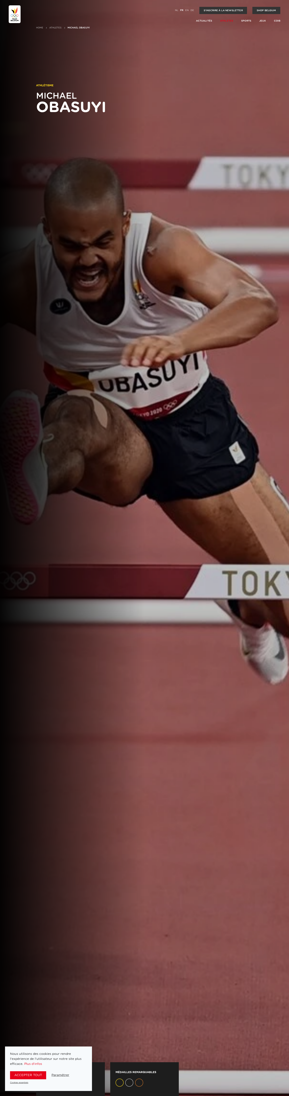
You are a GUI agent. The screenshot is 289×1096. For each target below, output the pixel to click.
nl (176, 10)
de (192, 10)
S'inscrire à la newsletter (223, 10)
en (187, 10)
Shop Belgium (266, 10)
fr (181, 10)
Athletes (226, 21)
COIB (277, 21)
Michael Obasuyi (79, 28)
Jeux (262, 21)
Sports (246, 21)
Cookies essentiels (19, 1083)
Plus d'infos (33, 1064)
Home (39, 28)
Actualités (204, 21)
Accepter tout (28, 1075)
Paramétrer (60, 1075)
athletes (55, 28)
